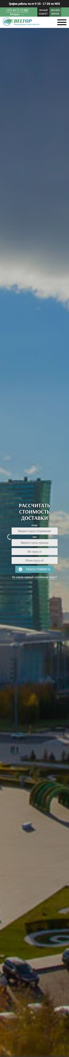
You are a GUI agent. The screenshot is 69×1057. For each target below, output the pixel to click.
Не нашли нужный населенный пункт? (34, 577)
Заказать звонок (55, 12)
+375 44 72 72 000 (17, 10)
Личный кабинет (43, 12)
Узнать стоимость (38, 569)
